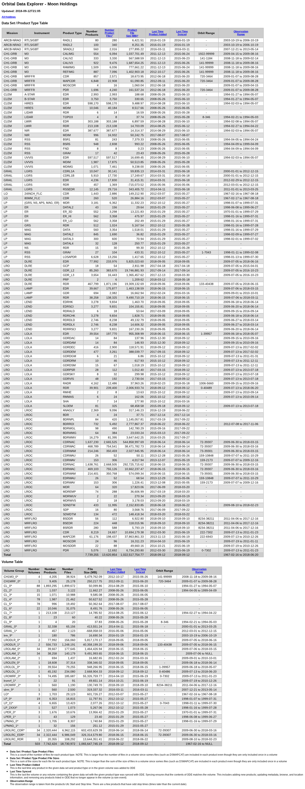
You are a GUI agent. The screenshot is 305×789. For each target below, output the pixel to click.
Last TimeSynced (182, 33)
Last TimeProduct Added (158, 33)
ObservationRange (241, 33)
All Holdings (9, 17)
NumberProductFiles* (109, 33)
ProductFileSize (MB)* (132, 33)
